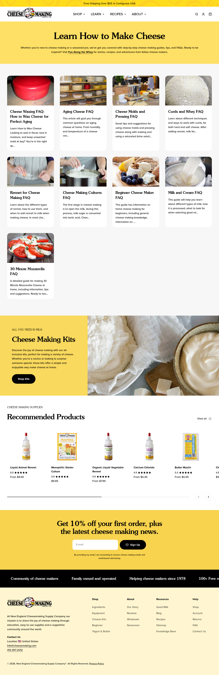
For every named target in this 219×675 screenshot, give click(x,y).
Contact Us (199, 631)
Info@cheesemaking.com (21, 646)
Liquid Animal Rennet (23, 467)
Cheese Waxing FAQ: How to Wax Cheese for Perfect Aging (29, 116)
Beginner (97, 625)
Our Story (132, 607)
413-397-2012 (15, 650)
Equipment (98, 613)
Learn (96, 14)
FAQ (195, 625)
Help (195, 599)
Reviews (131, 613)
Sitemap (161, 625)
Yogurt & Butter (101, 631)
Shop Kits (23, 379)
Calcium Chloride (144, 467)
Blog (158, 613)
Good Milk (162, 607)
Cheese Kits (99, 619)
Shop (77, 14)
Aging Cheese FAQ (78, 111)
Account (197, 613)
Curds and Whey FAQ (185, 111)
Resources (162, 599)
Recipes (116, 14)
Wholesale (133, 619)
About (137, 14)
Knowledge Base (166, 631)
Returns (197, 619)
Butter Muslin (183, 467)
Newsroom (133, 625)
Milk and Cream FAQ (185, 192)
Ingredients (98, 607)
